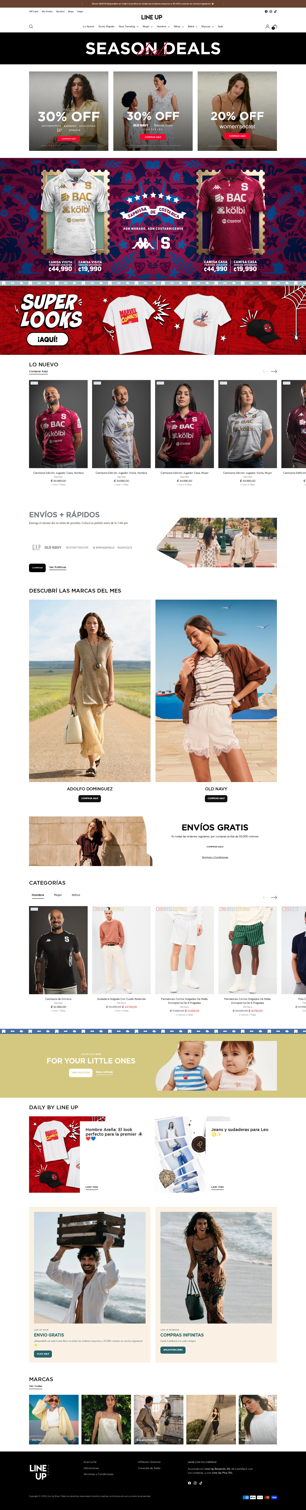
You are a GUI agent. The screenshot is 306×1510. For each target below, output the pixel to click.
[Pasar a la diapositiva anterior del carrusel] (266, 372)
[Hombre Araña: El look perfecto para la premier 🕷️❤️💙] (67, 1154)
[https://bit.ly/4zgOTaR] (153, 219)
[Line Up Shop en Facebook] (266, 11)
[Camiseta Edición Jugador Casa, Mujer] (184, 424)
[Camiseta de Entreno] (58, 950)
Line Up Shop (53, 1496)
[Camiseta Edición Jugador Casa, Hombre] (58, 424)
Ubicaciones (91, 1468)
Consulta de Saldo (149, 1468)
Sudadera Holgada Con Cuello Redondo (121, 999)
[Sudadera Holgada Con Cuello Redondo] (121, 950)
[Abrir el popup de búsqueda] (31, 26)
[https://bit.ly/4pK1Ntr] (153, 320)
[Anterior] (82, 4)
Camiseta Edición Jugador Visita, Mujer (247, 473)
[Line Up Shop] (153, 17)
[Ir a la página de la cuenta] (267, 26)
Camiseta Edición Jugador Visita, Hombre (121, 473)
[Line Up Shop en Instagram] (270, 11)
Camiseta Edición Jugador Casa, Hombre (58, 473)
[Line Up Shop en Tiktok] (275, 11)
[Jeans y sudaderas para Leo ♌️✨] (193, 1154)
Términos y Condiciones (215, 857)
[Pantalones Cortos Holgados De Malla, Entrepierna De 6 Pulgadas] (184, 950)
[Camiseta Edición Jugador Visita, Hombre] (121, 424)
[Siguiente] (224, 4)
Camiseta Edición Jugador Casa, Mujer (185, 473)
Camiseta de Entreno (58, 999)
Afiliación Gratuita (149, 1462)
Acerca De (90, 1462)
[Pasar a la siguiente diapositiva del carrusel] (274, 371)
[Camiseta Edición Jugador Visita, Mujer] (247, 424)
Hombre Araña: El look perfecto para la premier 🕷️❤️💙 (114, 1134)
